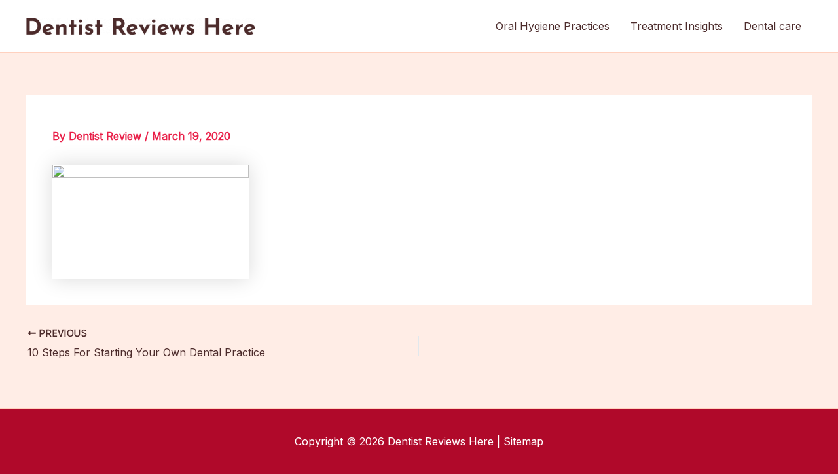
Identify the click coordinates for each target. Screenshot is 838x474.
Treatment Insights (676, 26)
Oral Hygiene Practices (553, 26)
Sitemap (523, 441)
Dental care (772, 26)
